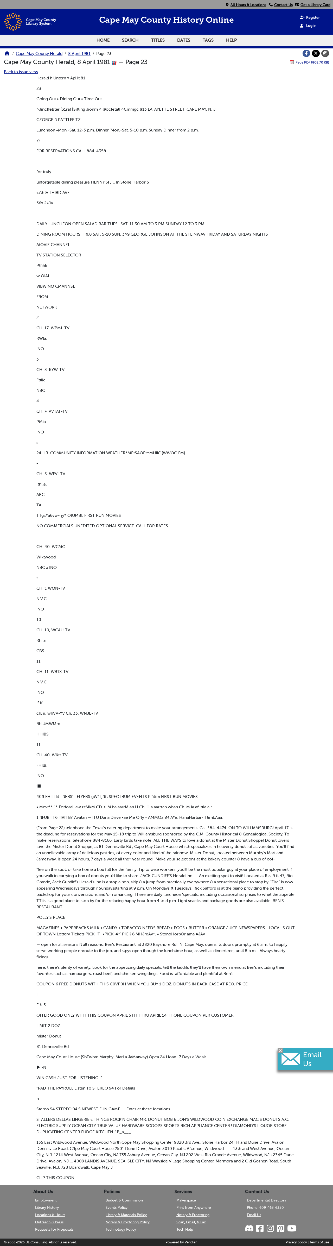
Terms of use (319, 1242)
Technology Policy (121, 1229)
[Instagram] (270, 1228)
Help (231, 40)
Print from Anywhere (193, 1207)
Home (103, 40)
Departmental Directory (266, 1200)
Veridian (191, 1242)
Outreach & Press (49, 1222)
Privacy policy (296, 1242)
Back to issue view (21, 71)
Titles (158, 40)
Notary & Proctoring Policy (128, 1222)
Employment (46, 1200)
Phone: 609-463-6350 (265, 1207)
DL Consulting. (36, 1242)
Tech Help (184, 1229)
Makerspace (186, 1200)
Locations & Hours (50, 1214)
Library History (47, 1207)
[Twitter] (316, 53)
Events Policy (116, 1207)
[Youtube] (291, 1228)
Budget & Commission (124, 1200)
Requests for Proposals (54, 1229)
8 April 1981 (79, 53)
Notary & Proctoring (192, 1214)
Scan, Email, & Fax (191, 1222)
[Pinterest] (280, 1228)
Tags (208, 40)
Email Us (254, 1214)
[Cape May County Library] (7, 55)
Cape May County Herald (39, 53)
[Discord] (249, 1228)
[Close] (280, 1050)
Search (130, 40)
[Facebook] (306, 53)
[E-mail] (325, 53)
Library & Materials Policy (126, 1214)
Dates (183, 40)
